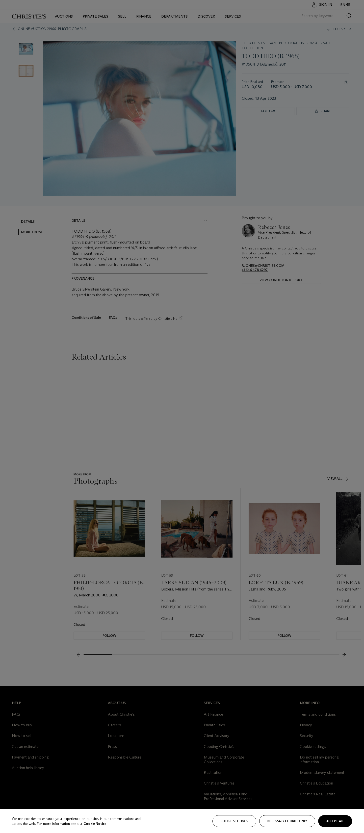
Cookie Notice (94, 823)
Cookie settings (234, 821)
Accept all (335, 821)
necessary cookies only (287, 821)
